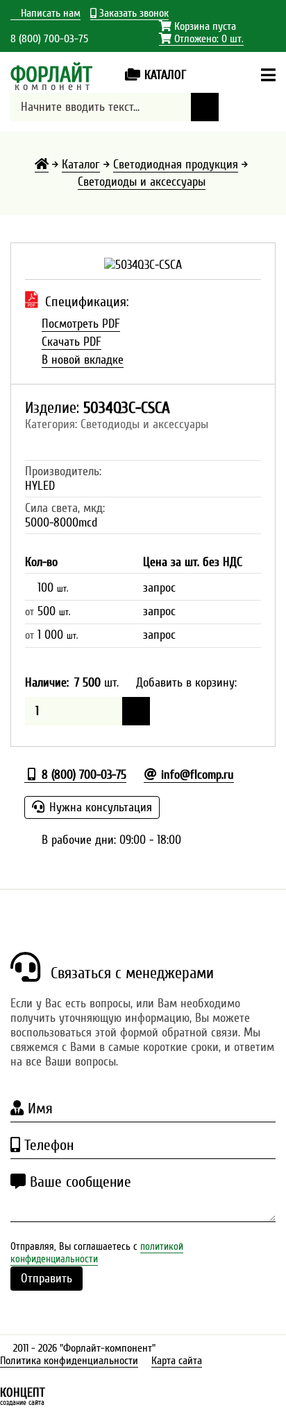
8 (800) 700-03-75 (49, 39)
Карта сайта (176, 1360)
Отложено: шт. (201, 39)
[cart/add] (136, 711)
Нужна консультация (99, 807)
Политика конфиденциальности (69, 1360)
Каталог (81, 164)
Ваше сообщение (78, 1182)
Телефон (47, 1145)
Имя (38, 1108)
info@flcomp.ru (196, 775)
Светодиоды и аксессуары (141, 182)
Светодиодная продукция (175, 164)
